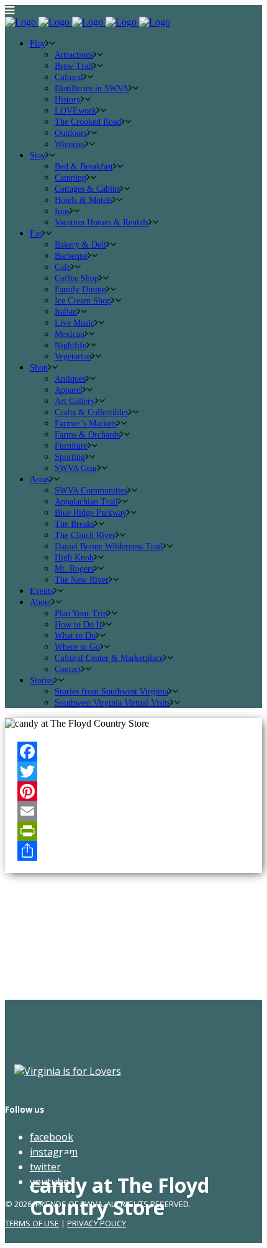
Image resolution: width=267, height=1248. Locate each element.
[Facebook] (133, 751)
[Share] (133, 851)
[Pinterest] (133, 791)
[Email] (133, 811)
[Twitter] (133, 771)
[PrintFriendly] (133, 831)
